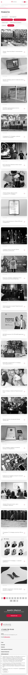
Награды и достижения (7, 19)
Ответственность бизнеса (15, 22)
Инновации (10, 25)
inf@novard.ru (7, 637)
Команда (3, 644)
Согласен (5, 671)
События (4, 25)
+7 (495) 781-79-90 (7, 629)
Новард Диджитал (5, 651)
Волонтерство (13, 16)
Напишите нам (14, 615)
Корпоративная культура (20, 19)
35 (11, 600)
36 (14, 600)
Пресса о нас (5, 22)
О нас (2, 642)
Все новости (4, 16)
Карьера (3, 646)
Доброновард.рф (4, 654)
